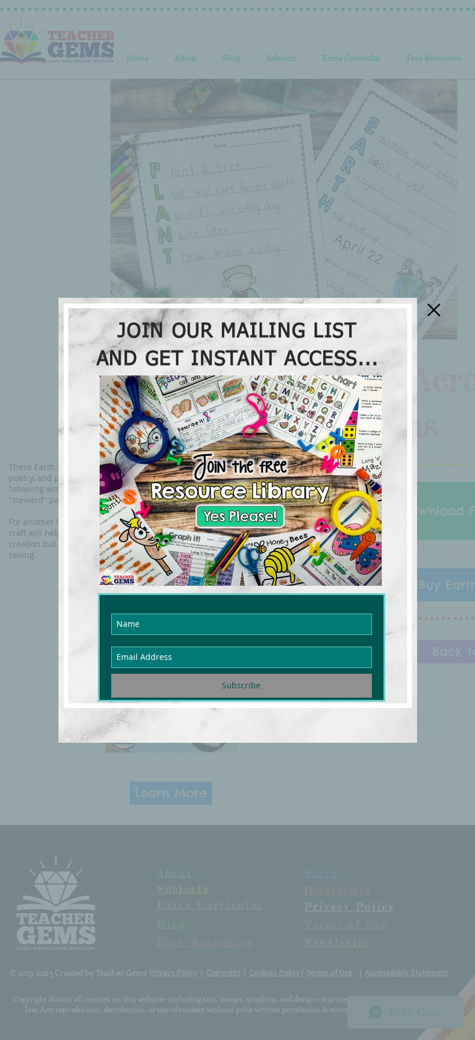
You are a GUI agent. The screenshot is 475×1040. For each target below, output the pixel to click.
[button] (433, 310)
